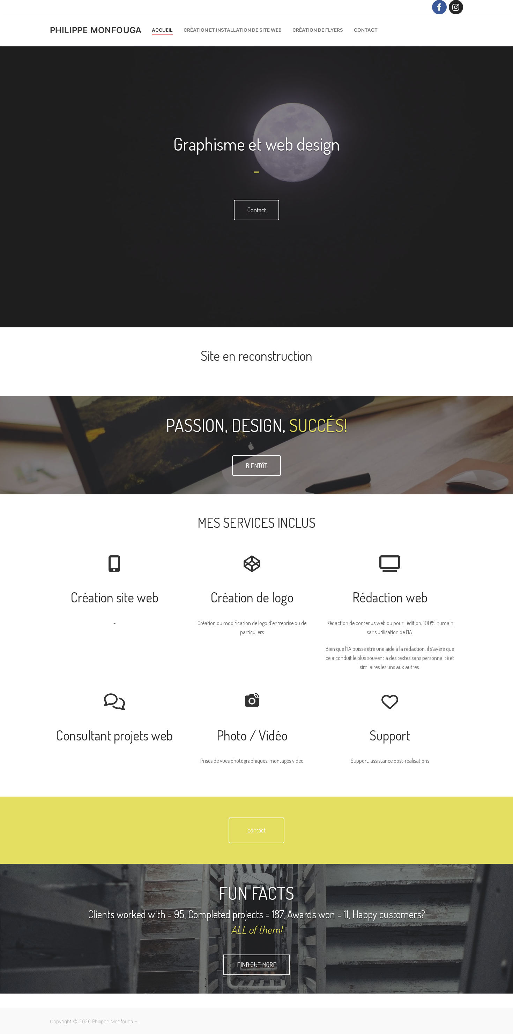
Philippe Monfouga (96, 30)
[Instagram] (456, 7)
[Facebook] (439, 7)
